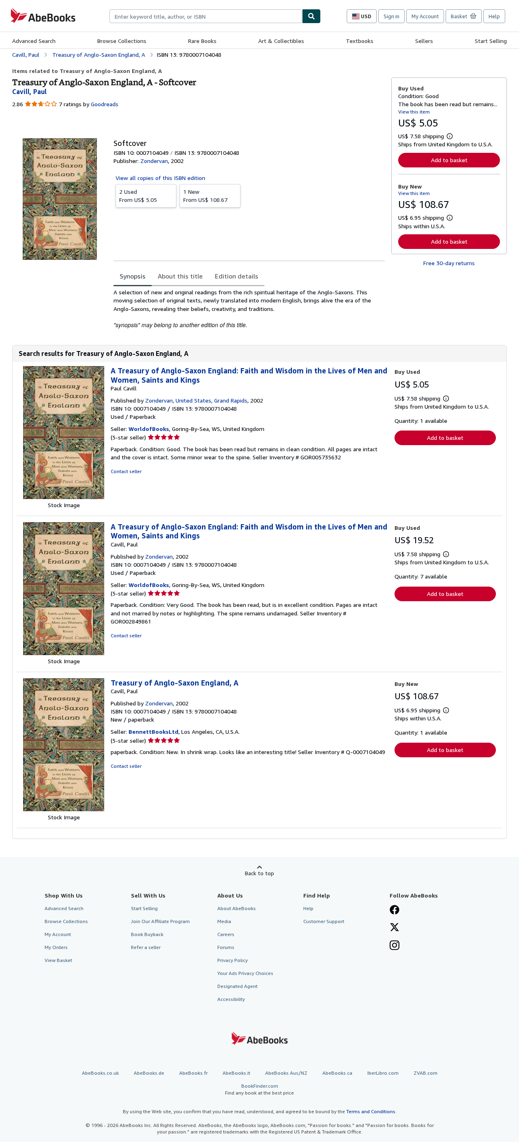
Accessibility (231, 999)
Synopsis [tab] (133, 276)
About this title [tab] (180, 276)
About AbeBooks (236, 908)
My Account (425, 16)
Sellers (424, 40)
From (138, 195)
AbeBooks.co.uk (100, 1073)
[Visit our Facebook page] (394, 910)
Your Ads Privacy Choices (245, 973)
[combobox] (205, 16)
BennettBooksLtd (153, 731)
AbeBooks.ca (337, 1073)
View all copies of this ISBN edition (160, 177)
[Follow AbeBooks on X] (394, 928)
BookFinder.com (259, 1089)
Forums (225, 947)
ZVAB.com (426, 1073)
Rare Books (202, 40)
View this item (414, 112)
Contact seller (126, 471)
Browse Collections (121, 40)
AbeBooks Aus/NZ (286, 1073)
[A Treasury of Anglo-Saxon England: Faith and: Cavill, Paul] (63, 652)
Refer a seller (146, 947)
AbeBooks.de (149, 1073)
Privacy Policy (232, 960)
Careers (225, 934)
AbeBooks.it (236, 1073)
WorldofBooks (149, 428)
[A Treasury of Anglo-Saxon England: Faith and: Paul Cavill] (63, 496)
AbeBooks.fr (193, 1073)
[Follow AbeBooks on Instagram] (394, 946)
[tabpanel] (249, 308)
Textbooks (359, 40)
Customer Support (323, 921)
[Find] (311, 16)
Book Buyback (147, 934)
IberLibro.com (383, 1073)
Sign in (391, 16)
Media (224, 921)
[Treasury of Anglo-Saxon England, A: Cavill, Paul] (63, 809)
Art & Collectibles (281, 40)
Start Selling (491, 40)
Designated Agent (237, 986)
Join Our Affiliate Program (160, 921)
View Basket (58, 960)
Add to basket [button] (449, 159)
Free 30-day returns (449, 262)
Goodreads (104, 104)
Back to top (259, 873)
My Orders (56, 947)
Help (494, 16)
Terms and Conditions (370, 1111)
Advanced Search (34, 40)
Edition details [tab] (236, 276)
